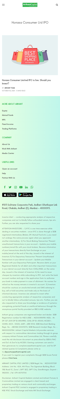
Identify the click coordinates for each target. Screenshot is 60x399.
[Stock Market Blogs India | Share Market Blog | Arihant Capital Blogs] (30, 5)
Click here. (13, 358)
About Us (6, 144)
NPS (3, 120)
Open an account (9, 169)
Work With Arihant (9, 149)
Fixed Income (7, 124)
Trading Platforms (9, 129)
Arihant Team (10, 88)
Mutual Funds (7, 115)
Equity (4, 111)
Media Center (8, 153)
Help (4, 173)
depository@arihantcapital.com (17, 352)
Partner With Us (8, 178)
